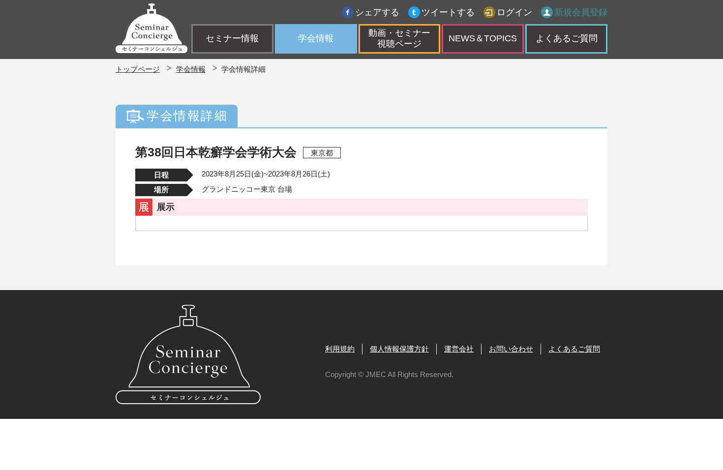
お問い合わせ (511, 349)
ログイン (514, 12)
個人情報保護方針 (399, 349)
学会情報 (315, 38)
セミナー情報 (232, 38)
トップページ (138, 69)
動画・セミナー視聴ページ (399, 38)
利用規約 (340, 349)
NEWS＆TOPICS (483, 38)
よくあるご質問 (567, 38)
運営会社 (459, 349)
